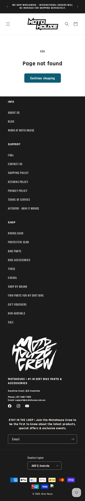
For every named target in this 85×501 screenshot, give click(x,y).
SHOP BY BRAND (17, 286)
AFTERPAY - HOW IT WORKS (23, 208)
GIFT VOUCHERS (17, 304)
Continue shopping (42, 78)
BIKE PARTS (14, 251)
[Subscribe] (72, 439)
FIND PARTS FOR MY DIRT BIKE (26, 295)
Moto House (47, 493)
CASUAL (12, 277)
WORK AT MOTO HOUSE (21, 130)
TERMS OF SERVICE (19, 199)
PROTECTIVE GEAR (18, 242)
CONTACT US (15, 164)
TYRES (11, 269)
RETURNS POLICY (18, 182)
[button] (8, 24)
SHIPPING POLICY (18, 173)
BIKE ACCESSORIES (19, 260)
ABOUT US (14, 112)
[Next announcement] (77, 6)
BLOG (11, 121)
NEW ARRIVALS (16, 313)
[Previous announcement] (7, 6)
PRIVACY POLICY (17, 191)
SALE (10, 322)
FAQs (11, 155)
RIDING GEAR (16, 233)
